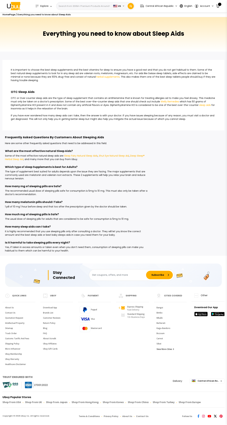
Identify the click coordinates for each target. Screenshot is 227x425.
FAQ (45, 333)
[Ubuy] (13, 6)
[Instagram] (203, 416)
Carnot (160, 338)
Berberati (161, 323)
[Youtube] (209, 416)
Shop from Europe (190, 402)
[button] (204, 6)
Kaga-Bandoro (163, 328)
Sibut (159, 343)
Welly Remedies (170, 101)
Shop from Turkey (163, 402)
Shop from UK (33, 402)
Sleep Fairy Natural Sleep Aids (81, 155)
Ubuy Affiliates (50, 343)
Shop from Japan (56, 402)
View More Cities (164, 349)
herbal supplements (108, 76)
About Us (9, 307)
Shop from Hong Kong (85, 402)
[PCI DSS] (10, 385)
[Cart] (218, 6)
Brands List (48, 312)
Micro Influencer (12, 348)
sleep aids (205, 105)
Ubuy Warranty (12, 359)
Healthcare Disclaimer (15, 364)
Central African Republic (210, 380)
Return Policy (49, 323)
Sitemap (9, 328)
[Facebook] (198, 416)
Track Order (11, 333)
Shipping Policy (12, 343)
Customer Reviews (51, 317)
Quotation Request (14, 317)
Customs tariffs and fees (17, 338)
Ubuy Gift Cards (50, 348)
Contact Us (10, 312)
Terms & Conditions (89, 416)
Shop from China (138, 402)
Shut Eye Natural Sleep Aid (114, 155)
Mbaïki (160, 317)
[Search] (131, 6)
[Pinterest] (221, 416)
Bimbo (160, 312)
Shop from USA (11, 402)
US (119, 6)
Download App (50, 307)
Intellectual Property (14, 323)
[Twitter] (215, 416)
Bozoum (161, 333)
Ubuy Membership (13, 354)
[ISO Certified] (33, 385)
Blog (45, 328)
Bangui (160, 307)
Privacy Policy (111, 416)
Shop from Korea (113, 402)
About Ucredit (49, 338)
